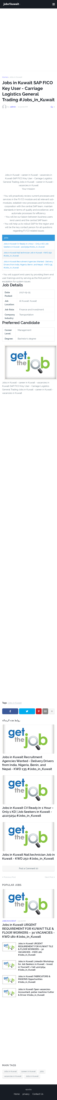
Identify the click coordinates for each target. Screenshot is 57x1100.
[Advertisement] (28, 39)
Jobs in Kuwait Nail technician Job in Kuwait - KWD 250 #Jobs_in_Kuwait (28, 856)
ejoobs (29, 1089)
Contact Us (37, 1094)
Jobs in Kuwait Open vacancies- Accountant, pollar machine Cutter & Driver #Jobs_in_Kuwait (36, 992)
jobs (42, 1071)
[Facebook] (10, 711)
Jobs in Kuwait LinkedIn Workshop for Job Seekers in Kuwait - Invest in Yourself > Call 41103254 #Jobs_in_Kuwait (36, 965)
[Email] (45, 711)
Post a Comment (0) (28, 868)
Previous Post (10, 877)
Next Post (49, 877)
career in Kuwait (28, 1071)
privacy (26, 1094)
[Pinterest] (39, 711)
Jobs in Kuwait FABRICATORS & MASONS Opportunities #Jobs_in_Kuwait (34, 979)
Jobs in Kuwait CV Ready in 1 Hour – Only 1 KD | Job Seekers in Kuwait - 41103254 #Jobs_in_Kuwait (27, 812)
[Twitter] (27, 711)
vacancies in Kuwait (12, 1076)
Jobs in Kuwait (16, 77)
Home (5, 77)
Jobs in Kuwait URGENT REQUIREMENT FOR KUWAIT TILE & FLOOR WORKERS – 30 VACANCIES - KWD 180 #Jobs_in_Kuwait (28, 930)
